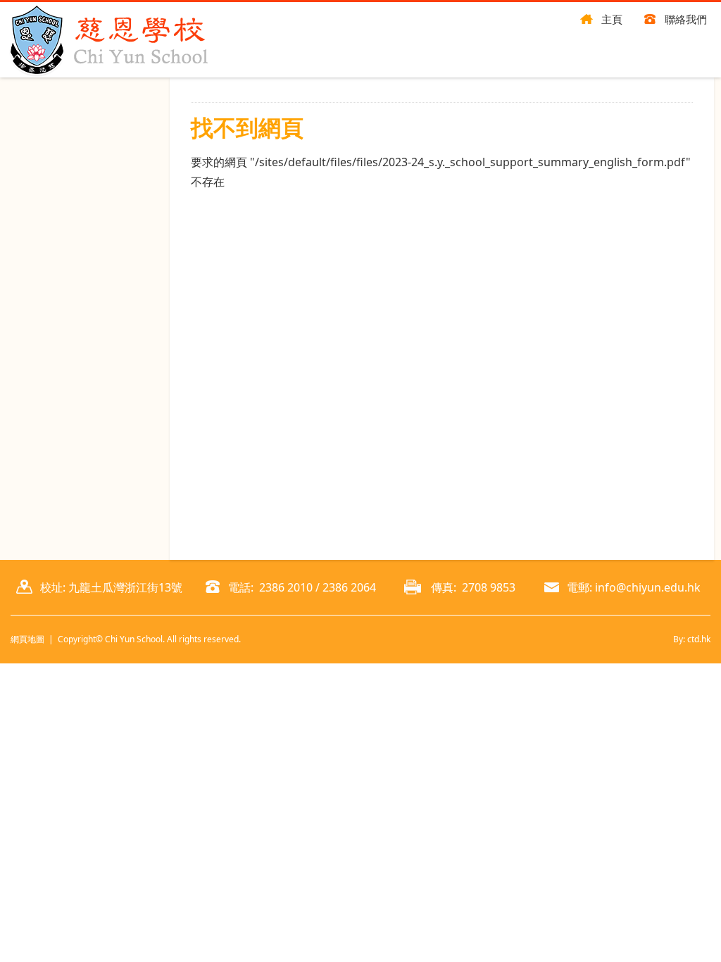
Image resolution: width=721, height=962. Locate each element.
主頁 (611, 19)
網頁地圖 (27, 639)
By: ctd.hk (691, 639)
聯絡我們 (686, 19)
